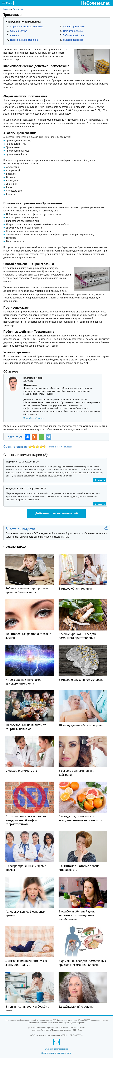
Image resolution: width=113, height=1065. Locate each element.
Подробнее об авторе (33, 418)
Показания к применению (24, 39)
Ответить (100, 480)
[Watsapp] (41, 437)
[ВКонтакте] (27, 437)
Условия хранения (73, 39)
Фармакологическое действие (26, 26)
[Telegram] (48, 437)
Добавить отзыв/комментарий (56, 513)
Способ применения (74, 26)
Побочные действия (73, 35)
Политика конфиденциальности (56, 1053)
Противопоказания (73, 31)
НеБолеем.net (95, 3)
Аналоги (14, 35)
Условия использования (56, 1048)
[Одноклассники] (34, 437)
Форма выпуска (18, 31)
